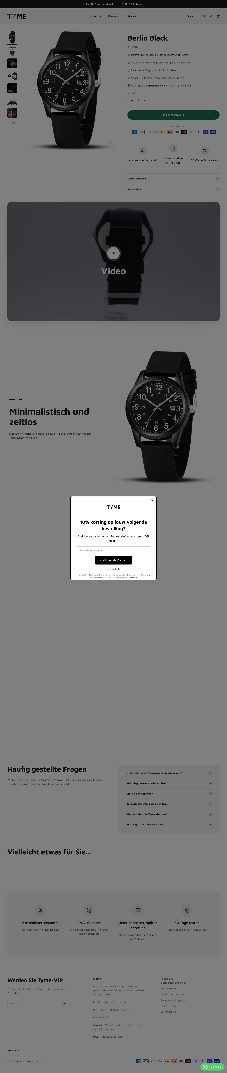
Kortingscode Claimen (113, 560)
